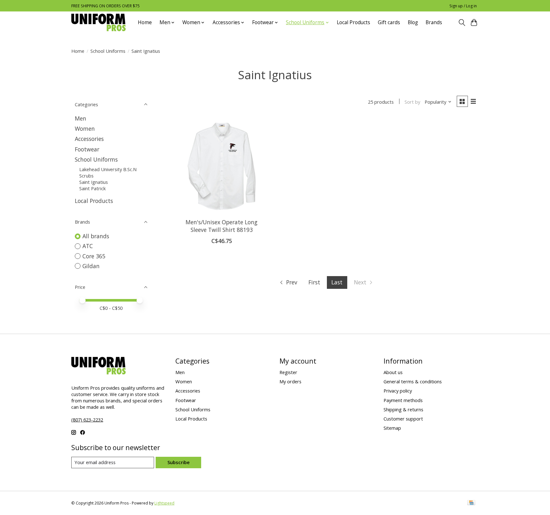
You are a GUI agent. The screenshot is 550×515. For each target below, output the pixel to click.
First (314, 282)
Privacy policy (398, 390)
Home (145, 22)
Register (288, 372)
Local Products (353, 22)
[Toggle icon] (461, 22)
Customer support (403, 418)
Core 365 (93, 256)
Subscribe (178, 462)
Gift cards (389, 22)
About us (393, 372)
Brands (434, 22)
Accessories (89, 139)
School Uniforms (107, 51)
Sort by (412, 102)
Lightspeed (164, 503)
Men (80, 118)
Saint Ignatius (93, 182)
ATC (87, 246)
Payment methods (403, 400)
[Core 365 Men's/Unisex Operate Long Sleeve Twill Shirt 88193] (222, 165)
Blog (413, 22)
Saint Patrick (92, 188)
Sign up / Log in (463, 6)
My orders (290, 381)
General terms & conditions (413, 381)
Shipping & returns (403, 409)
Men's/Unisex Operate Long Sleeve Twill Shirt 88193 (221, 225)
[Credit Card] (471, 503)
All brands (95, 236)
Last (336, 282)
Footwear (87, 149)
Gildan (91, 266)
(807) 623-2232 (87, 419)
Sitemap (392, 428)
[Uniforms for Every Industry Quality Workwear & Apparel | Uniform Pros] (98, 22)
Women (85, 128)
